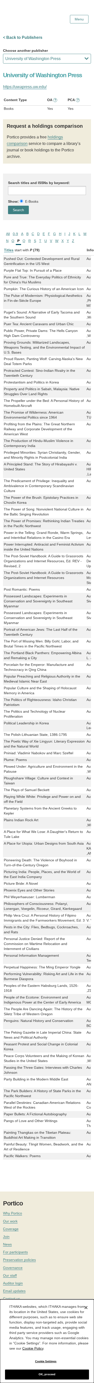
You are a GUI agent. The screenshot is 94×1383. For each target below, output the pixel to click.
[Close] (85, 1307)
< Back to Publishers (22, 37)
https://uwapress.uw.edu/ (25, 87)
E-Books (31, 201)
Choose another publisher (25, 51)
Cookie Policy (32, 1348)
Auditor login (13, 1283)
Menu (79, 19)
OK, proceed (47, 1374)
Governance (13, 1268)
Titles (9, 250)
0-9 (15, 234)
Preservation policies (19, 1260)
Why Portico (12, 1213)
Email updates (14, 1291)
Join (6, 1237)
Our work (10, 1221)
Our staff (10, 1275)
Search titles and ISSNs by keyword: (39, 183)
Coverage (11, 1229)
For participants (15, 1252)
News (7, 1244)
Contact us (11, 1299)
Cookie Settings (46, 1361)
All (8, 234)
